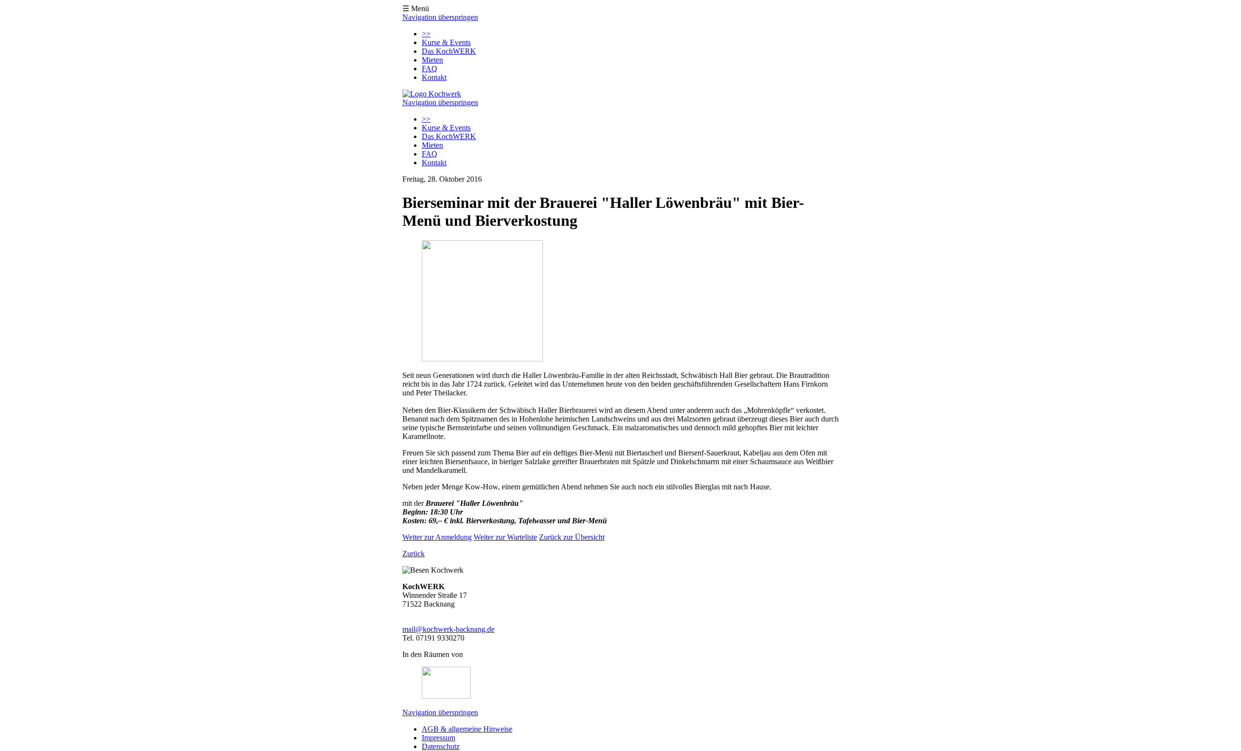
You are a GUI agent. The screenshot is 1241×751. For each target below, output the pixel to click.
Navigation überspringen (440, 17)
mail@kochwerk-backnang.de (448, 629)
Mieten (432, 60)
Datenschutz (441, 746)
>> (426, 34)
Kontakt (434, 77)
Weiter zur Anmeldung (437, 537)
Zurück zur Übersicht (572, 537)
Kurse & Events (446, 42)
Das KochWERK (449, 51)
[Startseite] (431, 94)
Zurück (413, 553)
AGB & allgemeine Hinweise (467, 729)
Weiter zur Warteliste (505, 537)
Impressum (438, 738)
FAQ (429, 68)
